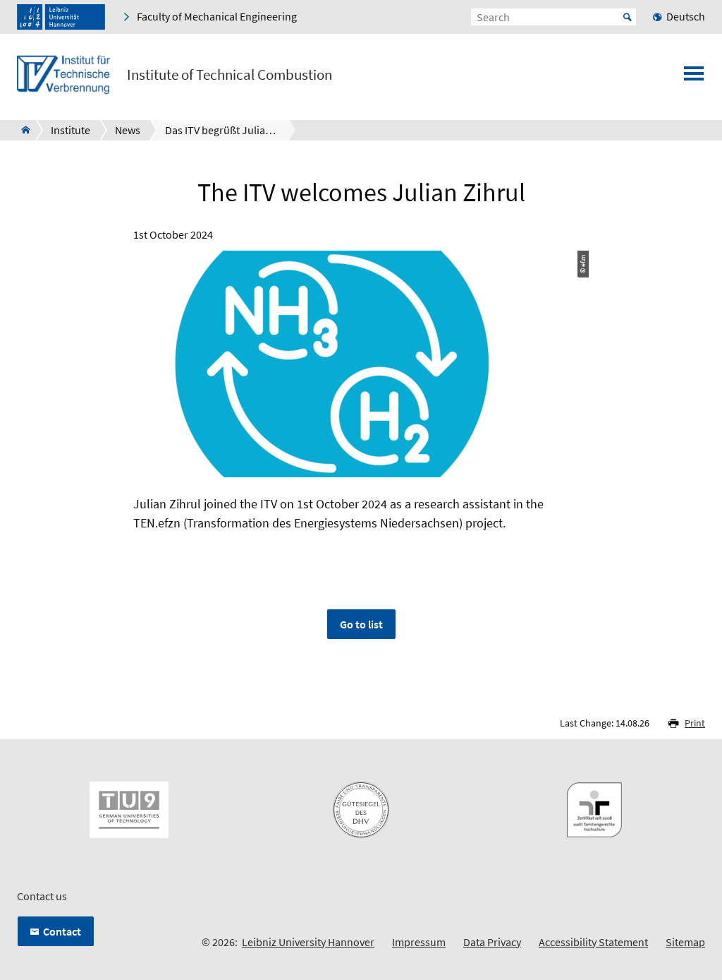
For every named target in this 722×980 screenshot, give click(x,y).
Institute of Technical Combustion (229, 74)
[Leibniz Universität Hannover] (61, 17)
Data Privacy (492, 942)
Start (627, 16)
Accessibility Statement (593, 942)
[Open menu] (694, 77)
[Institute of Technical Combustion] (21, 130)
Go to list (361, 624)
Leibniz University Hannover (308, 942)
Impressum (419, 942)
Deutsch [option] (685, 16)
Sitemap (685, 942)
